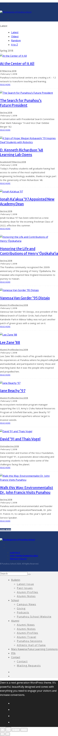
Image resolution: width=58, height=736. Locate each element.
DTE (2, 71)
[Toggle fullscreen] (16, 730)
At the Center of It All (17, 64)
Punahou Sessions (29, 641)
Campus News (26, 604)
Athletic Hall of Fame (31, 645)
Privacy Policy (18, 559)
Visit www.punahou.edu (24, 556)
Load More (5, 529)
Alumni (15, 620)
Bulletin (15, 580)
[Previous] (2, 734)
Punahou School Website (34, 616)
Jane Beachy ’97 (12, 391)
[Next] (7, 734)
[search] (29, 574)
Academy (5, 162)
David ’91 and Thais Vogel (20, 439)
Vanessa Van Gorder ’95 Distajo (25, 298)
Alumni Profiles (8, 305)
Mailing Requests (29, 665)
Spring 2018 (10, 71)
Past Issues (25, 588)
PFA (13, 653)
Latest (14, 32)
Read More (5, 84)
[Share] (8, 729)
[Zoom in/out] (24, 730)
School (15, 600)
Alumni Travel (26, 637)
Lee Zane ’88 (10, 342)
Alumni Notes (26, 596)
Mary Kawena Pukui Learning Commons (34, 649)
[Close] (2, 730)
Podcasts (23, 612)
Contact (15, 553)
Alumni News (26, 624)
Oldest (15, 36)
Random (16, 40)
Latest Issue (25, 584)
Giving (3, 446)
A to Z (14, 44)
